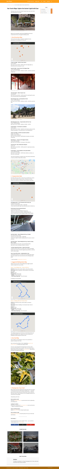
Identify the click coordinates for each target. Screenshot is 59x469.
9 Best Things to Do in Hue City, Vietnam (31, 448)
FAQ (41, 1)
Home (8, 4)
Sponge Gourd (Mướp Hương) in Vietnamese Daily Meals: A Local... (15, 437)
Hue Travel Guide (12, 4)
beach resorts (16, 409)
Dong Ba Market (15, 448)
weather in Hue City (17, 400)
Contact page (21, 422)
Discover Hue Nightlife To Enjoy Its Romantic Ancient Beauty (31, 437)
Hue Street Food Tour (30, 1)
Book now (48, 1)
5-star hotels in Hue (24, 405)
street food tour (26, 349)
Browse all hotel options (15, 413)
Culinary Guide (37, 1)
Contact (44, 1)
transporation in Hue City (22, 259)
